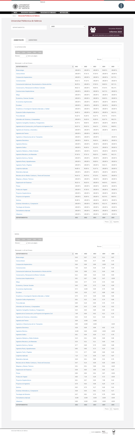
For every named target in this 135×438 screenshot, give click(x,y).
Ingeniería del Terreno (22, 133)
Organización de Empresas (24, 182)
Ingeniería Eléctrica (21, 144)
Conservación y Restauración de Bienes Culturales (30, 88)
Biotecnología (20, 70)
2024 (103, 66)
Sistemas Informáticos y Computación (27, 203)
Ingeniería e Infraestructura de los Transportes (29, 137)
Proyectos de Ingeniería (23, 196)
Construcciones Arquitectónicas (25, 91)
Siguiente (116, 222)
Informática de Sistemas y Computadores (28, 119)
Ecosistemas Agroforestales (24, 102)
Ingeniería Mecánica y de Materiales (26, 154)
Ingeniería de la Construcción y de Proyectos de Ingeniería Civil (34, 126)
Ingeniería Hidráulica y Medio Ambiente (27, 151)
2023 (94, 66)
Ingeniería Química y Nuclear (24, 158)
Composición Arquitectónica (24, 77)
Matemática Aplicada (22, 172)
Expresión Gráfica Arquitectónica (25, 112)
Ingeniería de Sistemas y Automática (26, 130)
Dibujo (18, 95)
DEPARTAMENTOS (22, 66)
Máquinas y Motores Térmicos (25, 179)
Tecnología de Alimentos (23, 207)
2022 (85, 66)
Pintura (18, 186)
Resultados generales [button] (28, 12)
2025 (112, 66)
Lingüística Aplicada (22, 168)
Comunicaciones (21, 81)
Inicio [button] (15, 12)
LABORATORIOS (32, 40)
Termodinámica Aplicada (23, 210)
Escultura (19, 105)
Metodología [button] (64, 12)
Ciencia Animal (20, 73)
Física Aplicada (20, 116)
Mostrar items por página (26, 56)
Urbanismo (19, 214)
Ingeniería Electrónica (22, 140)
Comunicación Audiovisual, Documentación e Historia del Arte (33, 84)
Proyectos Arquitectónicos (23, 193)
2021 (76, 66)
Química (18, 200)
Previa (107, 222)
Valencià (42, 2)
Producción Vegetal (21, 189)
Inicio (14, 16)
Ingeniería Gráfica (21, 147)
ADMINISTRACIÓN (19, 40)
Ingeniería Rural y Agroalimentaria (25, 161)
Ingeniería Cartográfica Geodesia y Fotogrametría (30, 123)
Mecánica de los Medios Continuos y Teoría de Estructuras (33, 175)
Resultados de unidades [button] (48, 12)
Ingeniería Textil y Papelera (24, 165)
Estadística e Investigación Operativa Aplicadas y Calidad (32, 109)
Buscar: (99, 59)
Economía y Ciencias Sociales (25, 98)
